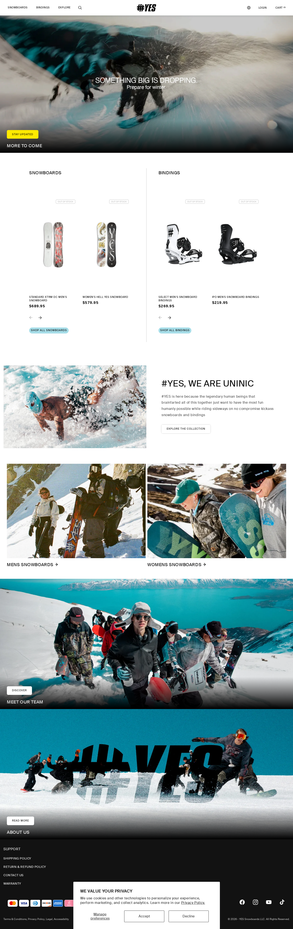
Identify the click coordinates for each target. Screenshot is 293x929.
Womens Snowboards (174, 564)
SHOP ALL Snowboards (49, 330)
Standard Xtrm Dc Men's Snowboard (48, 299)
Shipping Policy (17, 858)
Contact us (13, 875)
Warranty (12, 883)
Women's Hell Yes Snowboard (105, 297)
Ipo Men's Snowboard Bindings (235, 297)
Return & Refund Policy (24, 867)
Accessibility (61, 919)
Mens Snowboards (30, 564)
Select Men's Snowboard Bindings (178, 299)
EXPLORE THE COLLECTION (186, 428)
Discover (19, 690)
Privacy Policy (36, 919)
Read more (20, 820)
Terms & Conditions (15, 919)
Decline (189, 916)
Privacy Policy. (193, 902)
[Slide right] (43, 320)
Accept (144, 916)
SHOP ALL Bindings (175, 330)
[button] (17, 7)
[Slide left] (34, 320)
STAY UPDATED (22, 134)
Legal (49, 919)
